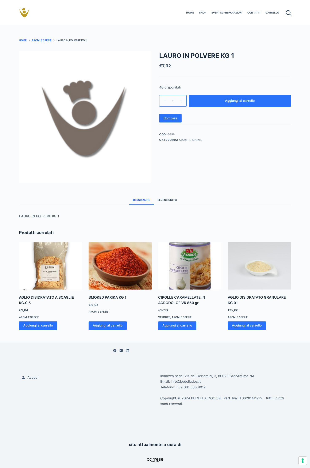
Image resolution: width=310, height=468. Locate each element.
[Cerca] (288, 12)
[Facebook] (114, 350)
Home (190, 12)
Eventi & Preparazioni (227, 12)
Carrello (272, 12)
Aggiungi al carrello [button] (38, 325)
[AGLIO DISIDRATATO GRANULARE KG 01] (259, 266)
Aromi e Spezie (190, 139)
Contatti (253, 12)
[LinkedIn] (127, 350)
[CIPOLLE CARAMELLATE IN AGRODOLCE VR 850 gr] (189, 266)
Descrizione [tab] (141, 199)
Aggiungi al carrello (240, 101)
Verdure (164, 317)
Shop (202, 12)
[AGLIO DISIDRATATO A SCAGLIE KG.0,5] (50, 266)
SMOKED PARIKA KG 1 (107, 297)
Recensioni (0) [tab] (167, 199)
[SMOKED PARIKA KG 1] (120, 266)
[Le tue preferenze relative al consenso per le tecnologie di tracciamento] (303, 461)
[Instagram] (121, 350)
